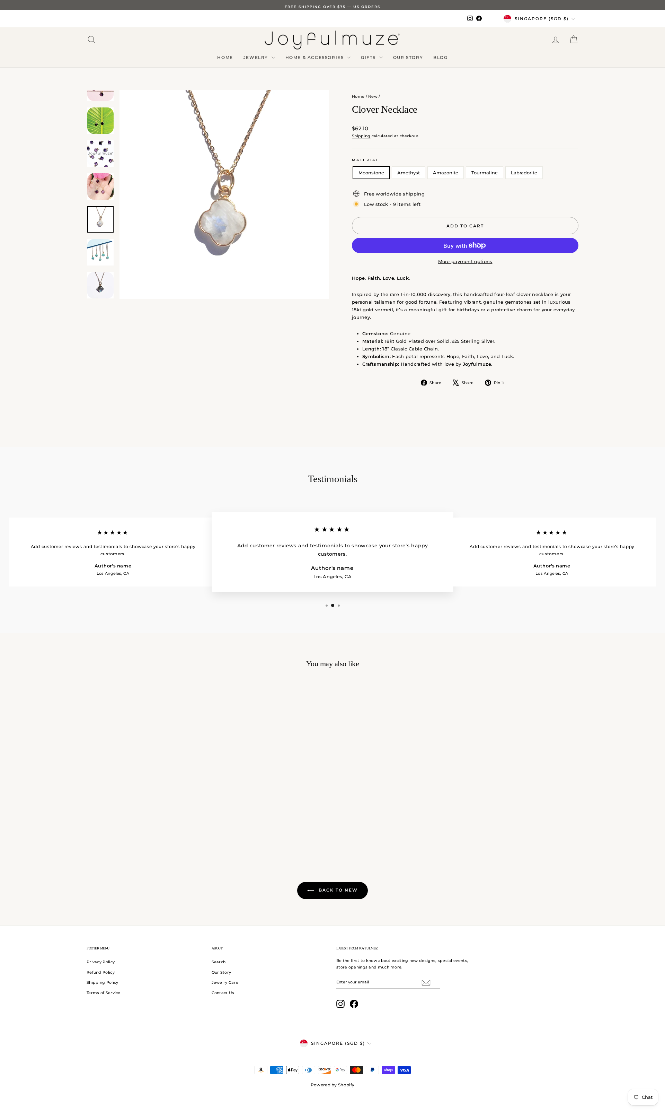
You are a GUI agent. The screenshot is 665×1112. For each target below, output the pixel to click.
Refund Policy (101, 972)
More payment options (465, 261)
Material (365, 160)
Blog (440, 57)
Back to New (337, 890)
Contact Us (223, 992)
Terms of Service (104, 992)
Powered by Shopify (332, 1084)
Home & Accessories (315, 57)
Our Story (408, 57)
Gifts (369, 57)
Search (219, 961)
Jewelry (256, 57)
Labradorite (524, 172)
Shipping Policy (102, 982)
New (373, 96)
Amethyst (408, 172)
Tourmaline (484, 172)
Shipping (361, 135)
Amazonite (445, 172)
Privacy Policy (101, 961)
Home (225, 57)
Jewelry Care (225, 982)
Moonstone (371, 172)
